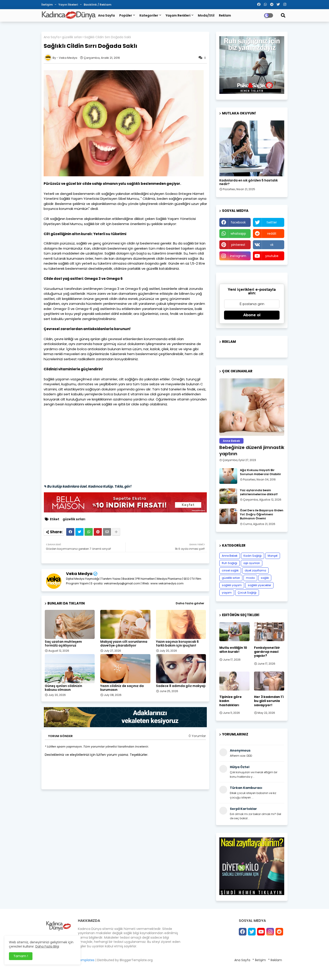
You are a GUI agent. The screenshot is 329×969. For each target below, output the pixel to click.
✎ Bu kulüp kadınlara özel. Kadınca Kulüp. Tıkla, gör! (88, 486)
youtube (271, 256)
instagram (238, 256)
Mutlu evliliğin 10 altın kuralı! (233, 650)
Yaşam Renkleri (178, 15)
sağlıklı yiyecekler (259, 585)
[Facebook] (70, 532)
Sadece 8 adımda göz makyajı (180, 686)
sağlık (265, 578)
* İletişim (259, 960)
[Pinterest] (98, 532)
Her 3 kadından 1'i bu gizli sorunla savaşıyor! (269, 701)
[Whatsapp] (89, 532)
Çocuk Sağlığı (247, 592)
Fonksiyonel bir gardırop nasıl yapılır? (267, 652)
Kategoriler (148, 15)
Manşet (273, 556)
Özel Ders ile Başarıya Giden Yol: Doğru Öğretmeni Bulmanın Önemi (261, 514)
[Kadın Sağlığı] (251, 148)
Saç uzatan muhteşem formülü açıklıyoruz (63, 643)
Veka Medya (79, 573)
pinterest (238, 244)
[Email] (107, 532)
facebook (238, 222)
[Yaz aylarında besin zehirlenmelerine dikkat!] (228, 496)
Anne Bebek (229, 556)
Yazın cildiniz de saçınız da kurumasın (122, 688)
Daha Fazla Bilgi (47, 946)
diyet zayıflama (255, 570)
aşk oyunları (251, 563)
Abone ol (252, 315)
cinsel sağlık (230, 570)
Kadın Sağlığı (253, 556)
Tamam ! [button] (20, 956)
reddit (271, 233)
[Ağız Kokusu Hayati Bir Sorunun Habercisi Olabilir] (228, 476)
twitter (272, 222)
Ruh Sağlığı (229, 563)
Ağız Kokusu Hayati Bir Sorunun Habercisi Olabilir (260, 472)
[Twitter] (79, 532)
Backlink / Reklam (97, 4)
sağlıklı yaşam (232, 585)
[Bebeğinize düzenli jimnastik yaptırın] (251, 407)
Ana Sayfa (106, 15)
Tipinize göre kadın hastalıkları (230, 701)
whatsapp (238, 233)
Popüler (125, 15)
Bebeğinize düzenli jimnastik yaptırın (251, 450)
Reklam (225, 15)
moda (250, 578)
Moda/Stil (206, 15)
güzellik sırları (72, 37)
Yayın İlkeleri (68, 4)
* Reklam (275, 960)
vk (271, 244)
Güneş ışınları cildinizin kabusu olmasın (63, 688)
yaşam (227, 592)
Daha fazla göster (190, 603)
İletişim (47, 4)
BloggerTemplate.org (136, 960)
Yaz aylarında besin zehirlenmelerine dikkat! (259, 492)
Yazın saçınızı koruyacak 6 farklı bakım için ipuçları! (177, 643)
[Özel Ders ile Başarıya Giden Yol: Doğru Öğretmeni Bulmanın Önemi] (228, 516)
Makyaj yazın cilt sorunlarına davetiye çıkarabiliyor (123, 643)
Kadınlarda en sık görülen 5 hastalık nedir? (248, 182)
